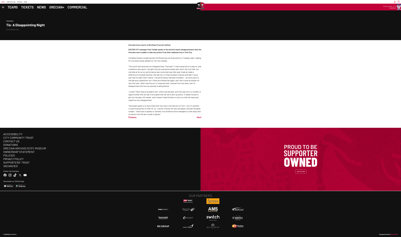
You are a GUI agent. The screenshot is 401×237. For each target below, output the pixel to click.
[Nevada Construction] (212, 201)
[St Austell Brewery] (237, 218)
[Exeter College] (188, 226)
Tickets (19, 2)
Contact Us (11, 141)
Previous (132, 117)
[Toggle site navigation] (3, 7)
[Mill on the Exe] (212, 226)
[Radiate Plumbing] (237, 226)
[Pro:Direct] (163, 209)
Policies (9, 155)
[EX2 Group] (163, 226)
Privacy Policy (13, 159)
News (41, 7)
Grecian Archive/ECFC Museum (24, 148)
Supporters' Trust (16, 162)
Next (199, 117)
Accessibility (12, 134)
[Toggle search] (399, 2)
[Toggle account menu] (395, 2)
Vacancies (10, 166)
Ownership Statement (19, 151)
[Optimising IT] (188, 217)
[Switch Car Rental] (212, 218)
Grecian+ (56, 7)
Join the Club (301, 171)
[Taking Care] (188, 209)
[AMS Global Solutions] (212, 209)
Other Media (394, 234)
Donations (10, 144)
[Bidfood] (237, 209)
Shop (25, 2)
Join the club (10, 2)
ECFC (3, 2)
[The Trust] (188, 201)
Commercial (77, 7)
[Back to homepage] (200, 6)
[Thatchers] (163, 217)
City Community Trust (18, 137)
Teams (13, 7)
